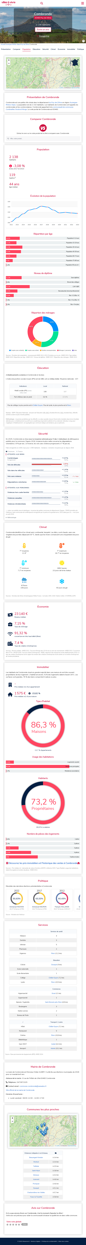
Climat (53, 49)
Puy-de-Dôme (25, 44)
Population (26, 49)
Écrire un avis (43, 29)
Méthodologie (11, 518)
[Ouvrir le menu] (83, 3)
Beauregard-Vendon (36, 1157)
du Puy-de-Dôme (55, 102)
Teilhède (36, 1166)
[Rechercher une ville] (42, 3)
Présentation (6, 49)
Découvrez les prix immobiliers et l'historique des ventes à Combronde (42, 863)
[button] (8, 60)
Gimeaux (36, 1175)
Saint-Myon (36, 1171)
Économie (61, 49)
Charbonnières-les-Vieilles (36, 1192)
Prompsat (36, 1184)
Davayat (54, 965)
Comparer (16, 49)
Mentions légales (35, 1241)
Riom (69, 405)
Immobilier (71, 49)
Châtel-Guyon (38, 405)
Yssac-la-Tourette (36, 1197)
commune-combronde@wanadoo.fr (33, 1086)
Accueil (3, 44)
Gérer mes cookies (63, 1241)
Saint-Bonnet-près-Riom (53, 1002)
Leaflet (61, 88)
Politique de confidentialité (49, 1241)
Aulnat (53, 1048)
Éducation (36, 49)
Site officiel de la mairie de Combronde (20, 1090)
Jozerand (36, 1179)
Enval (53, 993)
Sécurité (45, 49)
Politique (80, 49)
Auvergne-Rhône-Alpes (13, 44)
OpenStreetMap (75, 88)
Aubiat (53, 1044)
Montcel (36, 1162)
